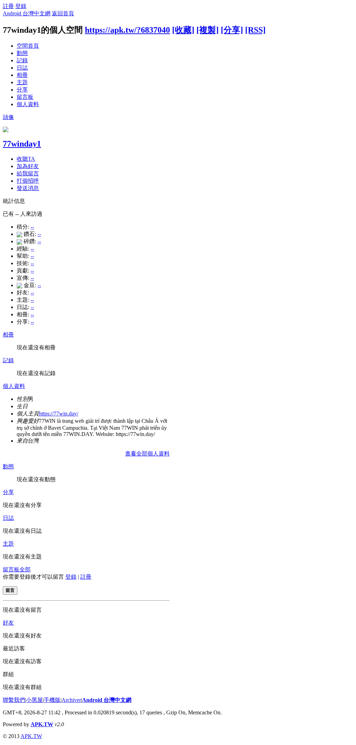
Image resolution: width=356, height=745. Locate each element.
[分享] (232, 29)
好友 (8, 623)
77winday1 (22, 143)
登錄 (20, 6)
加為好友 (28, 166)
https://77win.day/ (58, 414)
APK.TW (42, 724)
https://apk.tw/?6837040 (127, 29)
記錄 (22, 60)
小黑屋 (34, 700)
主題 (22, 82)
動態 (22, 53)
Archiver (71, 700)
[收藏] (183, 29)
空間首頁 (28, 46)
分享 (22, 90)
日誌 (22, 68)
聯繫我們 (14, 700)
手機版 (52, 700)
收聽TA (26, 159)
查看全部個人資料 (147, 454)
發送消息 (28, 188)
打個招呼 (28, 181)
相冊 (22, 75)
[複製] (207, 29)
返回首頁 (63, 13)
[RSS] (255, 29)
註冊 (8, 6)
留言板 (25, 97)
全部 (25, 569)
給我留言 (28, 173)
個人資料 (28, 104)
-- (32, 227)
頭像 (8, 117)
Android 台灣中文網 (26, 13)
